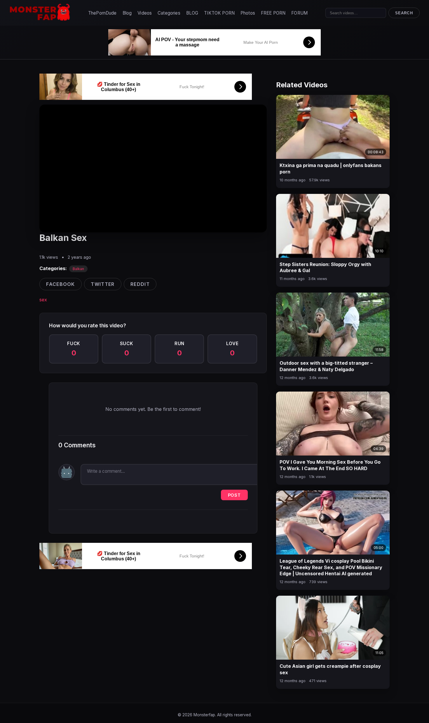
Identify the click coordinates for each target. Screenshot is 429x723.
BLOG (192, 13)
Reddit (140, 284)
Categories (169, 13)
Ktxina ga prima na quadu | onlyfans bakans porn (330, 168)
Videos (144, 13)
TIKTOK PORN (219, 13)
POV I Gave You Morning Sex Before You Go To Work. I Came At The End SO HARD (330, 465)
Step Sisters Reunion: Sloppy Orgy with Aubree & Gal (325, 267)
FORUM (299, 13)
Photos (247, 13)
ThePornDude (102, 13)
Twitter (102, 284)
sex (43, 300)
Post (234, 495)
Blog (127, 13)
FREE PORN (273, 13)
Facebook (60, 284)
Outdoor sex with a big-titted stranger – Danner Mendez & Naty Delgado (326, 366)
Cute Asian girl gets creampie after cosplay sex (330, 669)
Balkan (78, 269)
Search (404, 13)
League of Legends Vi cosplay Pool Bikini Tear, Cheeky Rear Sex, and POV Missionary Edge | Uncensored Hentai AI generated (331, 567)
